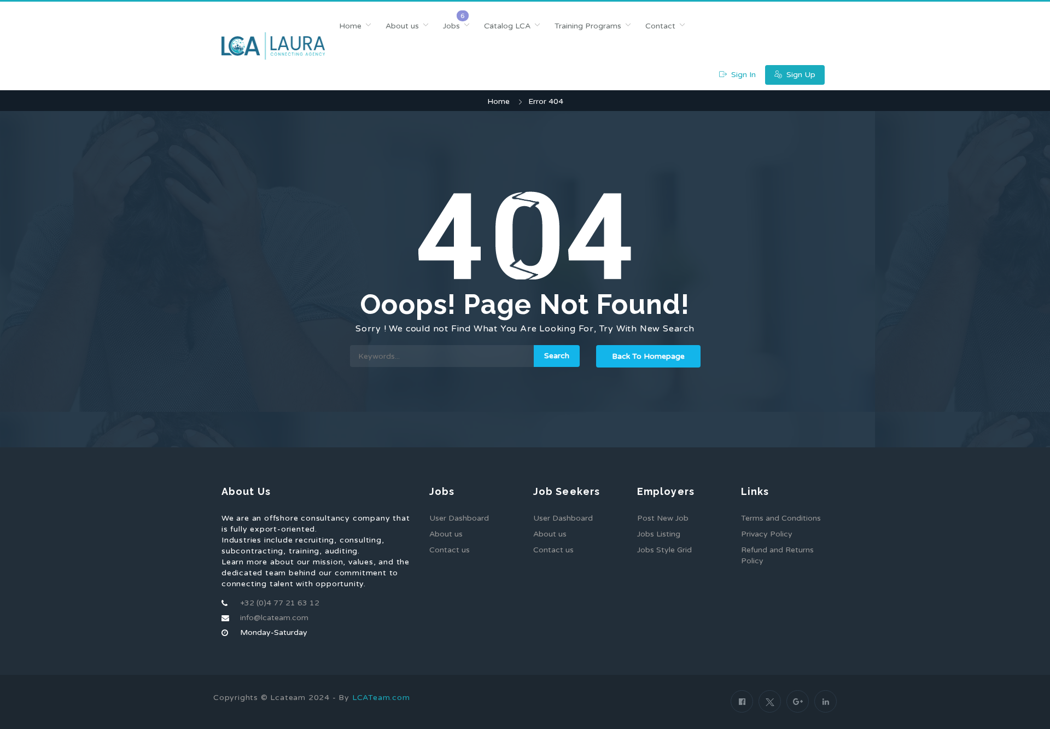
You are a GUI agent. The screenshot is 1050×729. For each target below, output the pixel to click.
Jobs (451, 26)
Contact (660, 26)
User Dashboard (459, 518)
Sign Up (799, 74)
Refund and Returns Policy (777, 555)
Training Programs (588, 26)
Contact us (449, 550)
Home (350, 26)
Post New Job (663, 518)
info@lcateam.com (274, 617)
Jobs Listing (658, 534)
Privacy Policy (766, 534)
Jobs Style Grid (664, 550)
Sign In (742, 74)
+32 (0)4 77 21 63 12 (279, 603)
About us (402, 26)
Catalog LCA (507, 26)
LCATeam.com (381, 697)
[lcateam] (273, 46)
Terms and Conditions (781, 518)
